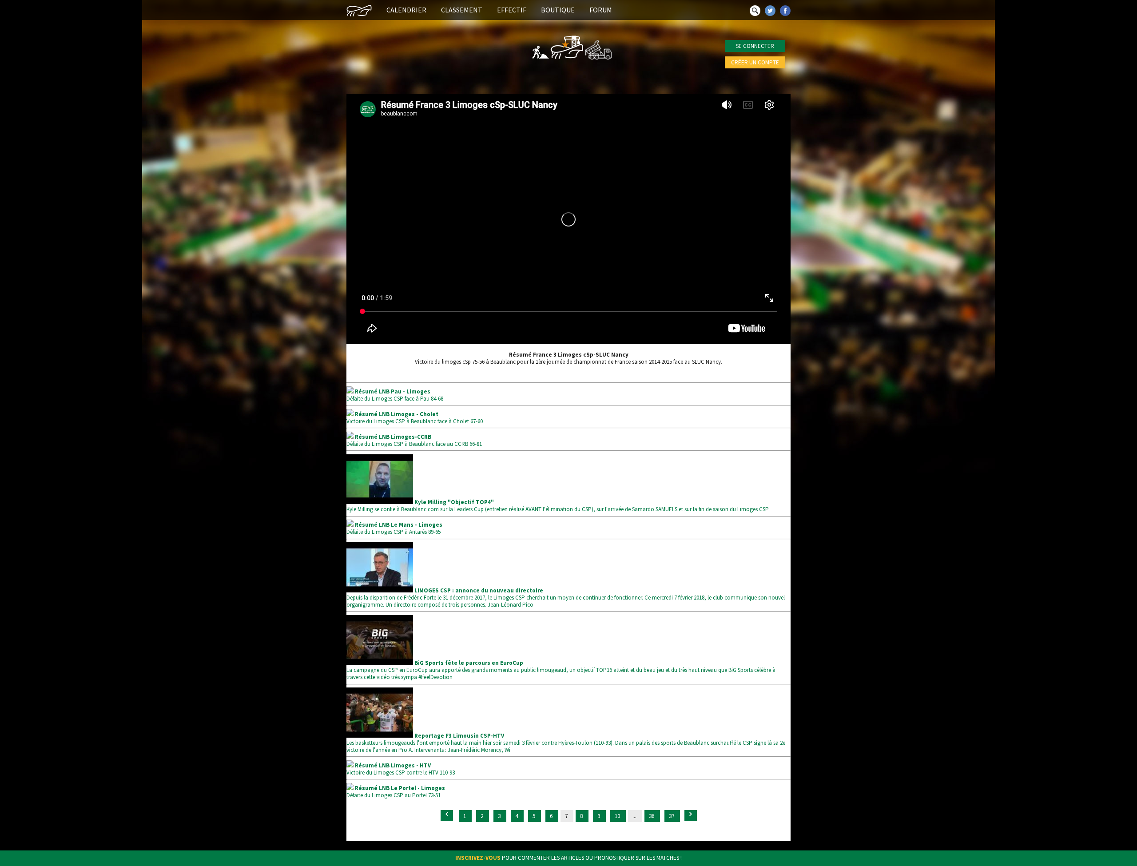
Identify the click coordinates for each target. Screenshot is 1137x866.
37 (672, 816)
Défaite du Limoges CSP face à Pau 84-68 (394, 395)
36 (652, 816)
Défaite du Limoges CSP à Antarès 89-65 (394, 528)
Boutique (558, 9)
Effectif (511, 9)
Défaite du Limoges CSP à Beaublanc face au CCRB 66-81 (414, 440)
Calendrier (406, 9)
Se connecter (755, 46)
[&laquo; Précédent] (447, 815)
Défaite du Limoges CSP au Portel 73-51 (395, 791)
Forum (600, 9)
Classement (461, 9)
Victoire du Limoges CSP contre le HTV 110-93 (400, 769)
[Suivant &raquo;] (690, 815)
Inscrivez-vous (478, 858)
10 (618, 816)
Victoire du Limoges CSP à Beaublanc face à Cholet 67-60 (414, 417)
